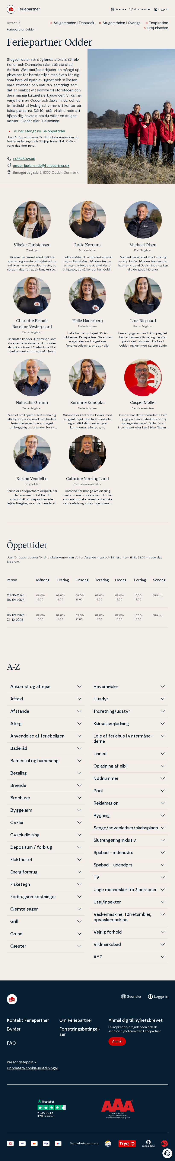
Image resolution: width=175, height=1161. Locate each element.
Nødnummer (105, 778)
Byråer (12, 23)
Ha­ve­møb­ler (105, 687)
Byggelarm (21, 810)
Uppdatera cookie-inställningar (32, 1068)
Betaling (18, 773)
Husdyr (102, 699)
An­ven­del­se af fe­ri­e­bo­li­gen (37, 736)
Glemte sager (24, 909)
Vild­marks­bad (107, 945)
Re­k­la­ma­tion (105, 803)
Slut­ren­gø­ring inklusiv (114, 840)
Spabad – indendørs (113, 853)
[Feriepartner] (23, 9)
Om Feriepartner (75, 1020)
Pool (98, 791)
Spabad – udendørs (112, 865)
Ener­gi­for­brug (24, 872)
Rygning (101, 816)
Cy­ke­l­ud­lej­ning (24, 835)
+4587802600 (24, 159)
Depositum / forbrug (31, 847)
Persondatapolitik (21, 1062)
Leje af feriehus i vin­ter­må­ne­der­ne (122, 739)
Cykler (17, 823)
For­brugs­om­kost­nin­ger (33, 897)
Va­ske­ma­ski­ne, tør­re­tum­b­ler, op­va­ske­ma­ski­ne (122, 917)
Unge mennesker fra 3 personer (125, 890)
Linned (99, 754)
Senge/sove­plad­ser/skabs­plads (125, 828)
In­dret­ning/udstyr (111, 711)
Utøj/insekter (107, 902)
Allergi (16, 724)
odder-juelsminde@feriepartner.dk (41, 166)
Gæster (18, 946)
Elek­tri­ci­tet (21, 860)
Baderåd (18, 748)
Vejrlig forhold (107, 932)
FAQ (11, 1043)
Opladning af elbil (110, 766)
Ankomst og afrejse (30, 687)
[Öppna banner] (167, 1153)
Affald (16, 699)
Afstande (19, 711)
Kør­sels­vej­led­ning (111, 724)
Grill (14, 922)
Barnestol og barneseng (36, 761)
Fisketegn (20, 884)
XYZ (97, 957)
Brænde (18, 786)
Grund (16, 934)
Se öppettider (54, 131)
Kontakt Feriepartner (28, 1020)
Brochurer (20, 798)
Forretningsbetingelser (79, 1032)
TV (96, 877)
